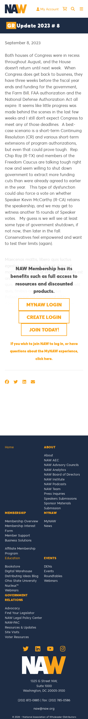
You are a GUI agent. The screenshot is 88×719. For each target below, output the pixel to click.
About (48, 455)
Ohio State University (22, 580)
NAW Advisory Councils (61, 465)
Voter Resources (17, 637)
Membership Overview (21, 521)
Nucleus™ (12, 585)
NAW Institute (54, 479)
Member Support (17, 535)
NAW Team (52, 489)
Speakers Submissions (60, 498)
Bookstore (12, 566)
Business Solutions (18, 540)
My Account (49, 9)
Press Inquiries (54, 493)
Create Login (44, 317)
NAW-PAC (12, 622)
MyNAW (50, 521)
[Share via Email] (33, 381)
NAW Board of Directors (62, 474)
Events (49, 571)
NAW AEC (51, 460)
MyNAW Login (44, 304)
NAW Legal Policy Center (23, 617)
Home (9, 447)
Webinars (12, 590)
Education (12, 558)
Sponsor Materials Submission (57, 505)
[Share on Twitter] (16, 381)
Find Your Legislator (19, 613)
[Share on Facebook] (7, 381)
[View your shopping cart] (64, 8)
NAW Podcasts (55, 484)
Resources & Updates (20, 627)
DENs (48, 566)
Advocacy (12, 608)
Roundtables (53, 576)
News (48, 526)
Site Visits (12, 632)
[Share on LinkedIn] (24, 381)
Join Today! (44, 329)
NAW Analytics (55, 469)
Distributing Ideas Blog (21, 576)
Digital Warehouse (18, 571)
